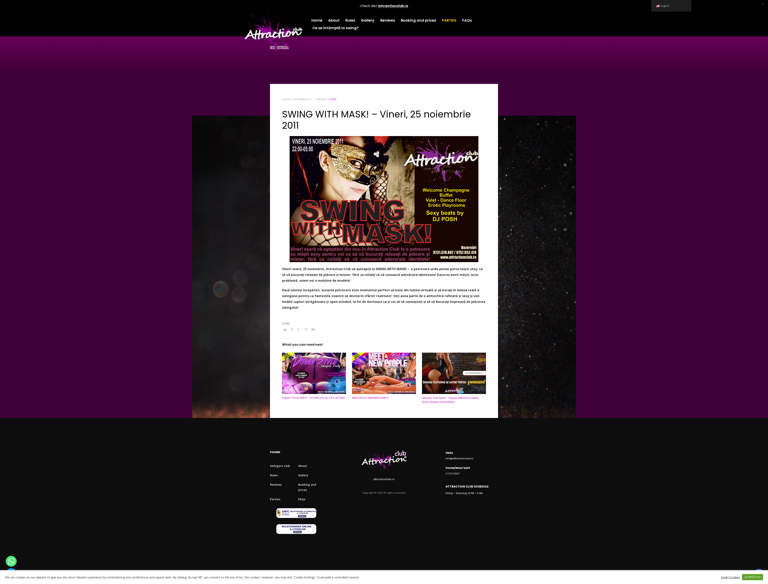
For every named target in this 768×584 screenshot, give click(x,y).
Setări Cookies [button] (730, 577)
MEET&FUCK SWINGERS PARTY (370, 398)
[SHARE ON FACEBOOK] (292, 329)
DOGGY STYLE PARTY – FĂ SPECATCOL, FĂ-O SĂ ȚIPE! (313, 398)
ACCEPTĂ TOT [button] (752, 577)
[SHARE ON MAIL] (313, 329)
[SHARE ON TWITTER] (285, 330)
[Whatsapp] (11, 561)
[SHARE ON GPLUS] (299, 329)
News (333, 99)
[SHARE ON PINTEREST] (306, 329)
